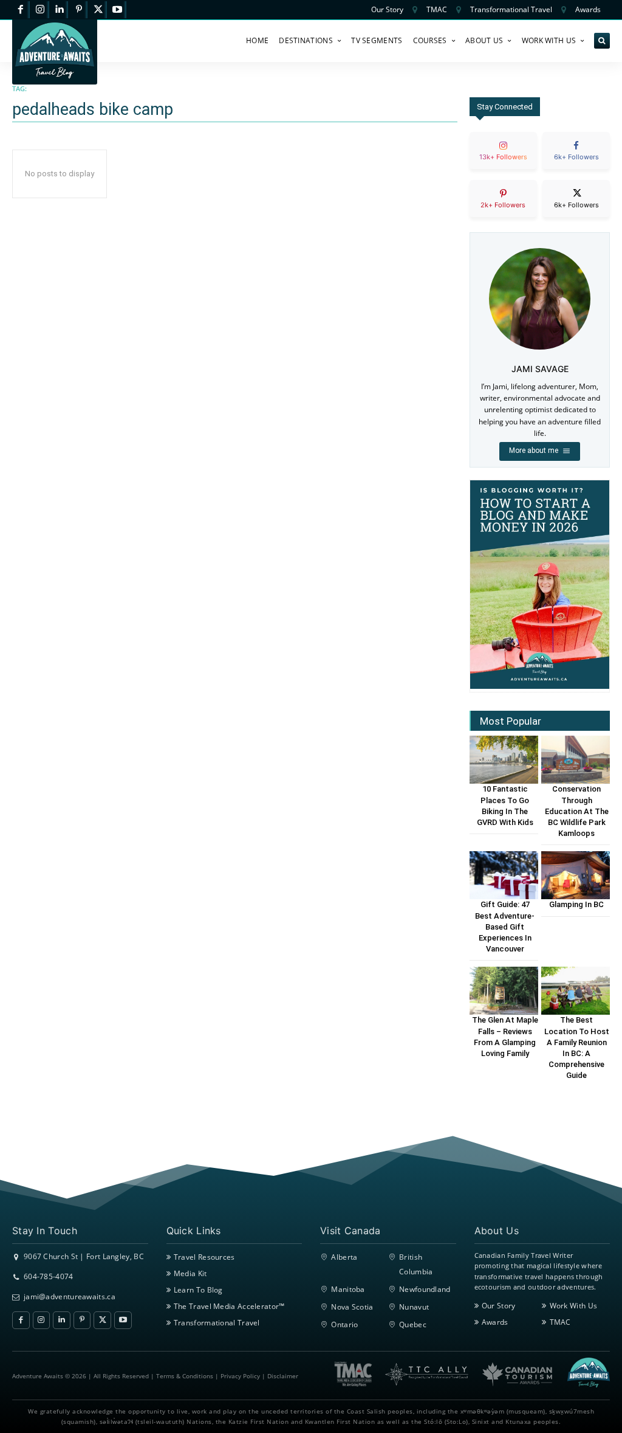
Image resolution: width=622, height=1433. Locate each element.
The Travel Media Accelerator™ (229, 1306)
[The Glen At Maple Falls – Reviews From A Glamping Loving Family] (504, 991)
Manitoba (347, 1289)
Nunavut (414, 1306)
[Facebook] (21, 10)
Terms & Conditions (184, 1376)
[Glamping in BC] (575, 875)
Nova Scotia (352, 1306)
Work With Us (574, 1305)
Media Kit (190, 1273)
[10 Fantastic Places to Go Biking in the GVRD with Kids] (504, 760)
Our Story (499, 1305)
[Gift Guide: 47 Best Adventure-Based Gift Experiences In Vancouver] (504, 875)
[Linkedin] (60, 10)
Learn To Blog (198, 1289)
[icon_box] (503, 160)
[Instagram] (40, 10)
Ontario (344, 1324)
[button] (602, 41)
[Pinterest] (78, 10)
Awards (495, 1322)
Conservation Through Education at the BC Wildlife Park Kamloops (577, 811)
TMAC (560, 1322)
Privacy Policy (240, 1376)
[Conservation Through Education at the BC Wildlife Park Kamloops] (575, 760)
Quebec (412, 1324)
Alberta (344, 1257)
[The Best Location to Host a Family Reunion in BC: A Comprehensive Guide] (575, 991)
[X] (98, 10)
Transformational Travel (217, 1322)
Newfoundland (425, 1289)
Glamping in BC (576, 904)
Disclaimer (282, 1376)
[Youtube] (117, 10)
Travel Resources (204, 1257)
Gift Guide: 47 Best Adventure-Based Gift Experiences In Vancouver (505, 926)
